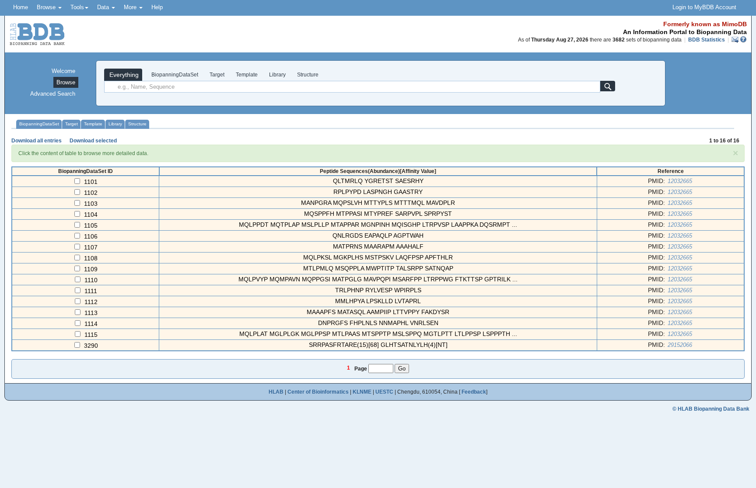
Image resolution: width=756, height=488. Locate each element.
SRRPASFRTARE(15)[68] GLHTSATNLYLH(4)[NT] (378, 344)
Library (277, 75)
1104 (91, 214)
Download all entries (36, 141)
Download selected (93, 141)
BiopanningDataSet (174, 75)
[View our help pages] (743, 40)
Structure (307, 75)
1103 (91, 203)
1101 (91, 181)
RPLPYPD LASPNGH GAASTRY (378, 191)
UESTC (384, 392)
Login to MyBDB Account (704, 7)
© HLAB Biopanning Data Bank (710, 409)
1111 (90, 290)
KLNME (362, 392)
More (131, 7)
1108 (91, 258)
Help (157, 7)
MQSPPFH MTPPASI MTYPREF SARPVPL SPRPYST (378, 213)
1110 (91, 280)
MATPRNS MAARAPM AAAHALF (378, 246)
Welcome (63, 71)
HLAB (276, 392)
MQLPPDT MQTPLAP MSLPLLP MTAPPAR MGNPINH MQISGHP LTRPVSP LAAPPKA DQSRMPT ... (378, 224)
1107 (91, 247)
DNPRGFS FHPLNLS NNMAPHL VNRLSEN (378, 322)
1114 (91, 323)
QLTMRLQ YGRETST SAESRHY (378, 180)
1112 (91, 301)
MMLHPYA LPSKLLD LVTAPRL (378, 301)
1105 (91, 225)
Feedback (474, 392)
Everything (123, 74)
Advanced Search (52, 93)
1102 (91, 192)
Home (20, 7)
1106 (91, 236)
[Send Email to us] (736, 40)
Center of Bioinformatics (318, 392)
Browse (47, 7)
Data (104, 7)
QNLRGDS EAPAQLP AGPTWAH (378, 235)
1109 (91, 269)
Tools (77, 7)
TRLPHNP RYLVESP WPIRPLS (378, 290)
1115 (91, 334)
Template (247, 75)
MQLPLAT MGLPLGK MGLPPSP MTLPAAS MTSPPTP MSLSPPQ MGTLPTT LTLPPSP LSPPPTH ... (378, 333)
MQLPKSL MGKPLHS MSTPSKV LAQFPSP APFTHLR (378, 257)
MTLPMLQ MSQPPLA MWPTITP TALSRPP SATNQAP (378, 268)
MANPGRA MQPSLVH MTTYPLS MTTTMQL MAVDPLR (378, 202)
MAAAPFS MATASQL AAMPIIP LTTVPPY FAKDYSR (378, 311)
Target (217, 75)
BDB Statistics (706, 40)
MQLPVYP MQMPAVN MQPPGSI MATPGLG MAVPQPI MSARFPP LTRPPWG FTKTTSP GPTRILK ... (378, 279)
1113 (91, 312)
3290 (91, 345)
